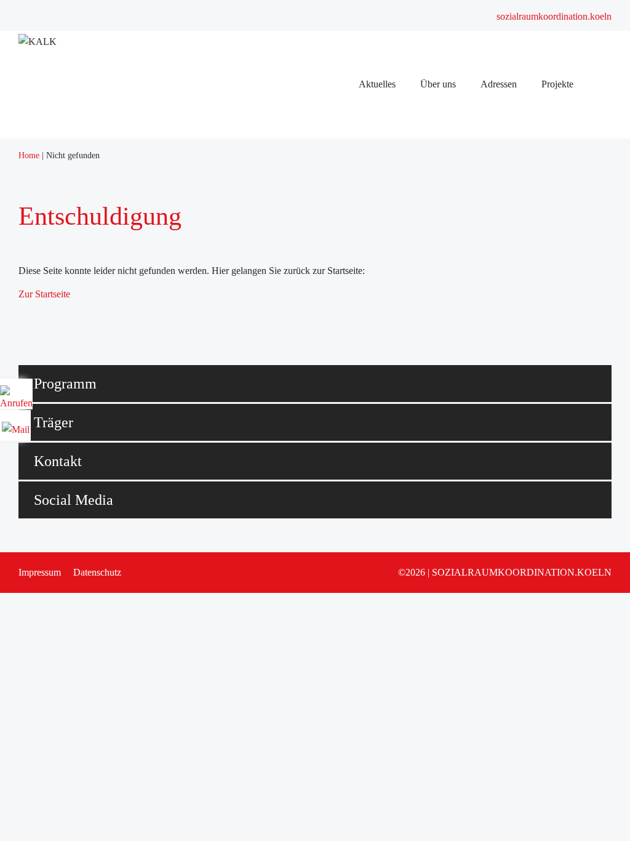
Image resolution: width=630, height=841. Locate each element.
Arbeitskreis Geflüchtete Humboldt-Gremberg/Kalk (422, 347)
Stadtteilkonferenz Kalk (368, 251)
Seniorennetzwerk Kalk (368, 379)
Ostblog (337, 635)
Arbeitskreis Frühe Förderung (379, 315)
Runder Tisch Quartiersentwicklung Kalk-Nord (414, 267)
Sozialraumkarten (356, 507)
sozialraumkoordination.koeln (554, 16)
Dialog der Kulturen (361, 331)
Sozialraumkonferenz (363, 139)
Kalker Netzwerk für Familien (380, 411)
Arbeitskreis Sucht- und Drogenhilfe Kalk (403, 283)
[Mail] (16, 425)
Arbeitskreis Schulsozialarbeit (379, 299)
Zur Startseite (44, 294)
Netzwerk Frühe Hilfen (367, 427)
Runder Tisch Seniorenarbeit (377, 395)
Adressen (340, 475)
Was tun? (340, 603)
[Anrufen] (16, 398)
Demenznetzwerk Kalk (367, 443)
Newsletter (343, 155)
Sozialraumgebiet (355, 219)
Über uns (340, 187)
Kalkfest (338, 667)
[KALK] (37, 41)
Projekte (338, 555)
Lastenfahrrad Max (359, 619)
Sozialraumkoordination (368, 203)
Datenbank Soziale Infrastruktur (384, 491)
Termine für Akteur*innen (372, 171)
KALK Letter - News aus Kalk (383, 459)
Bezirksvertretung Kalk (367, 523)
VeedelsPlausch (352, 571)
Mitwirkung (345, 539)
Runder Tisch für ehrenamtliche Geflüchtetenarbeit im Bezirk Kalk (451, 363)
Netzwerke (343, 235)
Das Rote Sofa (350, 651)
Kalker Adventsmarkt (363, 587)
